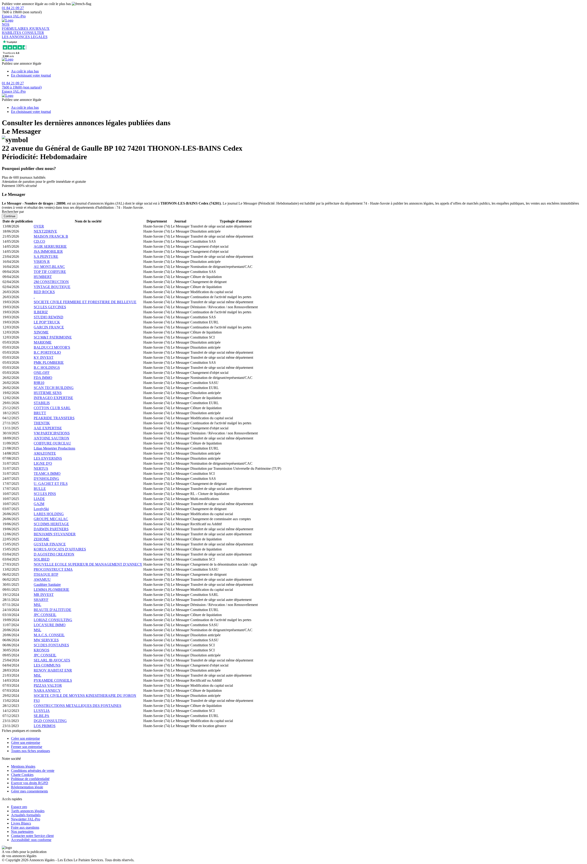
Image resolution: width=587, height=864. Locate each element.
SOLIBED (42, 559)
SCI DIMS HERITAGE (51, 524)
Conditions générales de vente (32, 770)
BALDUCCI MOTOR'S (52, 347)
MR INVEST (44, 595)
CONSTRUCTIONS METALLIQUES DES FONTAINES (77, 706)
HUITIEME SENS (48, 393)
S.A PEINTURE (46, 256)
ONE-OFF (42, 373)
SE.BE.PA (41, 716)
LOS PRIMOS (44, 726)
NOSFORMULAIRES (15, 26)
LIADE (39, 499)
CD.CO (39, 241)
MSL (37, 605)
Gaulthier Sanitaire (47, 584)
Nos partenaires (22, 831)
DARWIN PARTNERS (51, 529)
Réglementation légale (27, 787)
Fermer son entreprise (26, 747)
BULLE (40, 489)
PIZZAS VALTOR (48, 685)
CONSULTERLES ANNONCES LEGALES (24, 35)
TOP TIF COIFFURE (50, 272)
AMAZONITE (45, 453)
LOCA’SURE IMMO (50, 625)
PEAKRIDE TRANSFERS (54, 418)
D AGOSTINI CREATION (54, 554)
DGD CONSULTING (50, 721)
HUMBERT (43, 277)
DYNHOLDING (46, 479)
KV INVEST (43, 357)
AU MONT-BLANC (49, 267)
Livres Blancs (21, 823)
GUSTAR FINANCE (50, 544)
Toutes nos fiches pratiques (30, 751)
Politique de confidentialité (30, 779)
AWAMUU (42, 579)
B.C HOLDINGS (47, 367)
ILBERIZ (41, 312)
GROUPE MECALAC (51, 519)
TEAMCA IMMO (47, 473)
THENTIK (42, 423)
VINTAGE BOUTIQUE (52, 287)
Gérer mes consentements (29, 791)
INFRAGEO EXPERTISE (53, 398)
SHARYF (41, 600)
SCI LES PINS (45, 494)
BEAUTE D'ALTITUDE (52, 610)
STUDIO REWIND (48, 317)
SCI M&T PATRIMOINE (53, 337)
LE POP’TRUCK (47, 322)
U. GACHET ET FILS (51, 484)
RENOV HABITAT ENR (53, 670)
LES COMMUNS (47, 665)
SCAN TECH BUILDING (54, 388)
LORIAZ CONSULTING (53, 620)
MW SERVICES (46, 640)
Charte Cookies (22, 775)
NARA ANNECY (47, 690)
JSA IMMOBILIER (48, 251)
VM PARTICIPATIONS (52, 433)
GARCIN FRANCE (49, 327)
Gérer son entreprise (25, 743)
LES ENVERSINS (48, 458)
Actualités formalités (26, 815)
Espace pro (19, 807)
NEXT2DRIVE (45, 231)
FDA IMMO (43, 378)
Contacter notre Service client (32, 836)
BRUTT (40, 413)
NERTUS (41, 468)
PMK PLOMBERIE (49, 362)
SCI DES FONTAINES (51, 645)
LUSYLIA (42, 711)
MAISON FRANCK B (51, 236)
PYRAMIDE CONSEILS (53, 680)
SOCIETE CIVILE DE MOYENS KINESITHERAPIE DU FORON (85, 695)
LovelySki (41, 509)
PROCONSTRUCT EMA (53, 569)
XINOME (41, 332)
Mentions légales (23, 766)
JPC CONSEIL (45, 615)
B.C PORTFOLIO (47, 352)
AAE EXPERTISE (48, 428)
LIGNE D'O (43, 463)
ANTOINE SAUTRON (51, 438)
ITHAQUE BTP (46, 574)
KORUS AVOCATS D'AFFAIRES (60, 549)
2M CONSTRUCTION (51, 282)
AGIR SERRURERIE (50, 246)
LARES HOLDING (49, 514)
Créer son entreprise (25, 738)
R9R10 (39, 383)
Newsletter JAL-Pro (25, 819)
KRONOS (41, 650)
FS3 (37, 701)
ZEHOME (41, 539)
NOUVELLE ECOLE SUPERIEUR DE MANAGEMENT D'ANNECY (88, 564)
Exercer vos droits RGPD (29, 783)
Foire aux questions (25, 827)
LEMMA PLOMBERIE (51, 590)
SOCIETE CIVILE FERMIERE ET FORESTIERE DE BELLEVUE (85, 302)
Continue (9, 216)
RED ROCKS (44, 292)
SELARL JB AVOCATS (52, 660)
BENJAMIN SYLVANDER (55, 534)
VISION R (42, 262)
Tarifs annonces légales (27, 811)
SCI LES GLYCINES (50, 307)
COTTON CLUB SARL (52, 408)
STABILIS (42, 403)
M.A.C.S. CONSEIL (49, 635)
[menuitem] (298, 71)
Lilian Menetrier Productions (54, 448)
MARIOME (43, 342)
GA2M (39, 504)
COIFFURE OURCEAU (52, 443)
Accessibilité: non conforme (31, 840)
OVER (39, 226)
